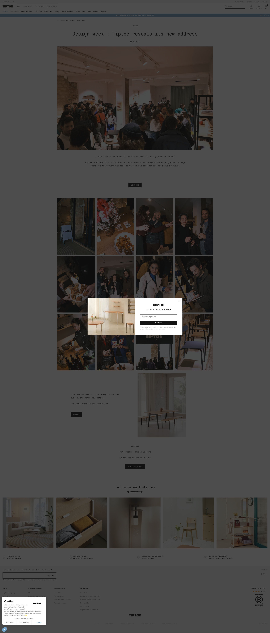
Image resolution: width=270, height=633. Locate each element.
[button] (4, 629)
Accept (39, 622)
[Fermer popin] (179, 301)
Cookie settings (24, 622)
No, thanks (9, 622)
